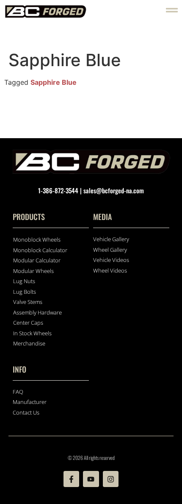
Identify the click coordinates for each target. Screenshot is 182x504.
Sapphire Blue (53, 82)
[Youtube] (91, 479)
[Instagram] (111, 479)
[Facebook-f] (71, 479)
